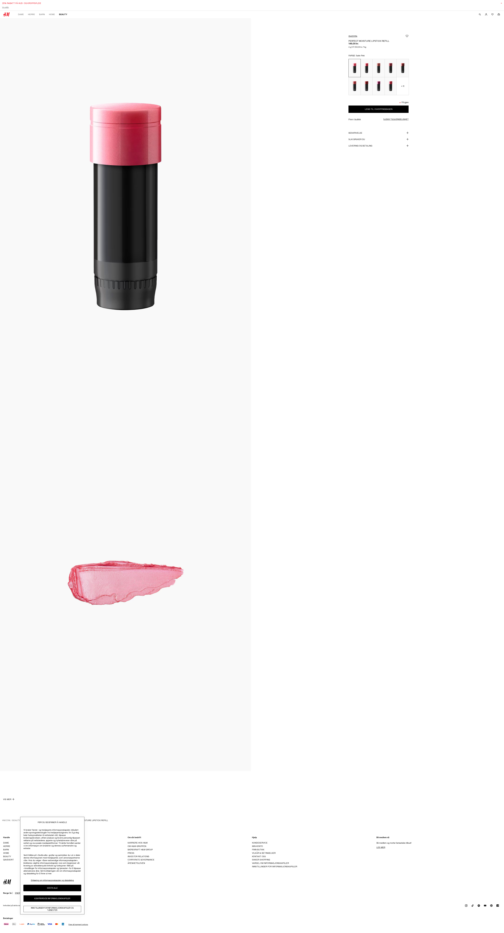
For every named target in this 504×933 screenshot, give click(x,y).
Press (131, 853)
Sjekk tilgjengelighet (396, 119)
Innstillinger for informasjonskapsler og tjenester (52, 909)
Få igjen (405, 102)
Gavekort (8, 860)
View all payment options (78, 925)
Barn (42, 14)
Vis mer (7, 799)
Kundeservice (259, 843)
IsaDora (352, 36)
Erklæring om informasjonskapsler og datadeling (52, 880)
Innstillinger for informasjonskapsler (274, 866)
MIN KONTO (257, 846)
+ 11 (402, 86)
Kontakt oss (259, 856)
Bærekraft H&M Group (140, 849)
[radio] (354, 68)
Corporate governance (141, 860)
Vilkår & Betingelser (264, 853)
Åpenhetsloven (136, 863)
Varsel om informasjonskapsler (270, 863)
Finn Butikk (258, 849)
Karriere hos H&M (138, 843)
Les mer (380, 847)
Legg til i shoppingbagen (378, 109)
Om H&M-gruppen (137, 846)
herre (31, 14)
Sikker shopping (261, 860)
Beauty (63, 14)
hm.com (6, 820)
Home (52, 14)
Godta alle (52, 888)
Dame (21, 14)
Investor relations (138, 856)
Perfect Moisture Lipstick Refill (89, 820)
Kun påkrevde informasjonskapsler (52, 898)
